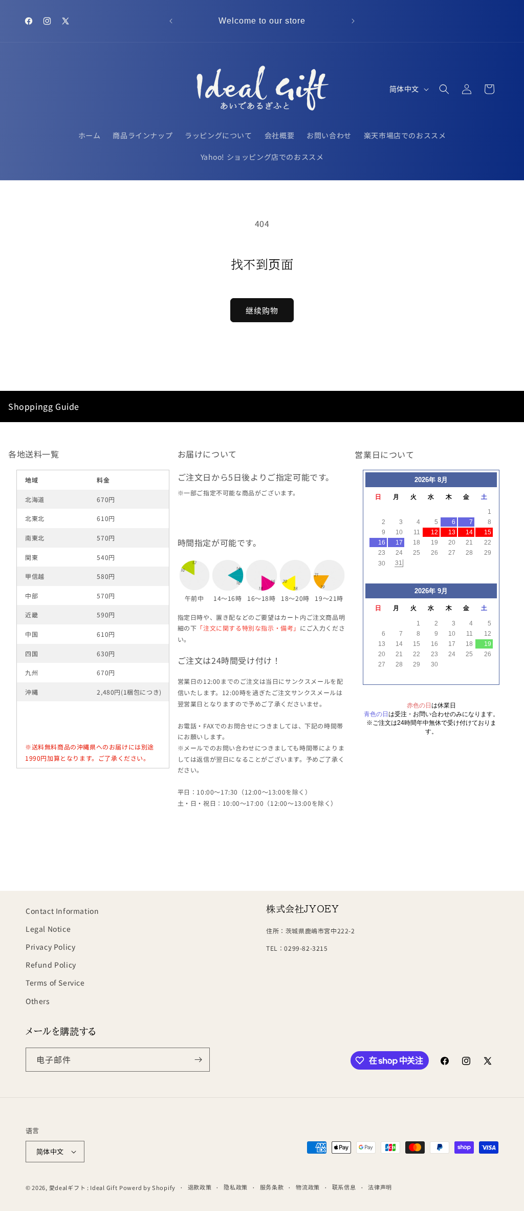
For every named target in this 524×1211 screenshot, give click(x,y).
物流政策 (308, 1187)
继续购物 (262, 310)
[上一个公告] (171, 21)
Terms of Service (55, 982)
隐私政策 (236, 1187)
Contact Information (62, 911)
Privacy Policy (50, 947)
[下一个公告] (353, 21)
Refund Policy (51, 964)
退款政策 (200, 1187)
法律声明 (380, 1187)
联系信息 (344, 1187)
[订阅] (198, 1060)
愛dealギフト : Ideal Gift (83, 1187)
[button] (444, 89)
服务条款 (272, 1187)
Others (38, 1001)
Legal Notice (48, 929)
